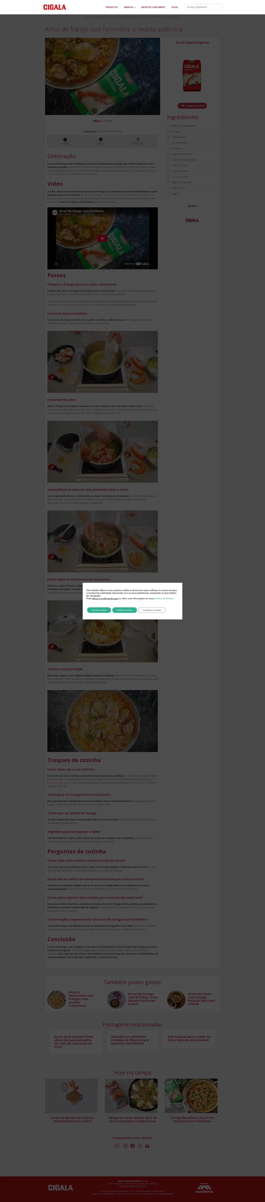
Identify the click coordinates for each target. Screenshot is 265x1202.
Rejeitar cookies (124, 610)
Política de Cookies (164, 598)
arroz (153, 7)
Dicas (175, 7)
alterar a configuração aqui (105, 598)
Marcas (128, 7)
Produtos (112, 7)
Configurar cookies (152, 610)
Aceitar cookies (99, 610)
